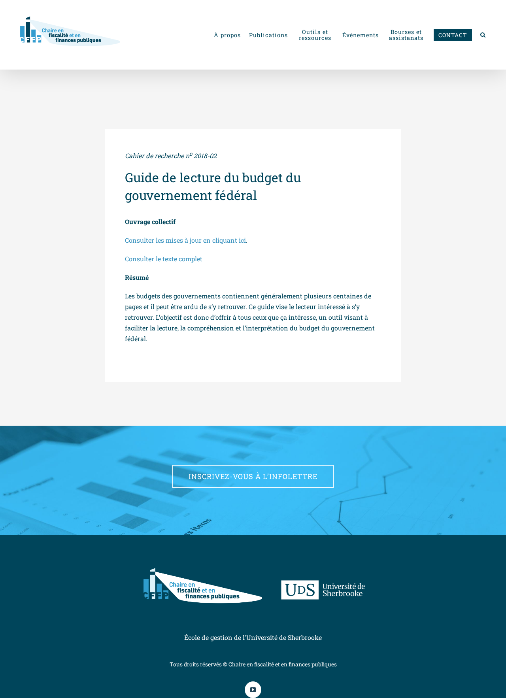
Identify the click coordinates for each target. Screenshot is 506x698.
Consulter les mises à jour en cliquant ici (185, 240)
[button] (483, 35)
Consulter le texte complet (163, 259)
